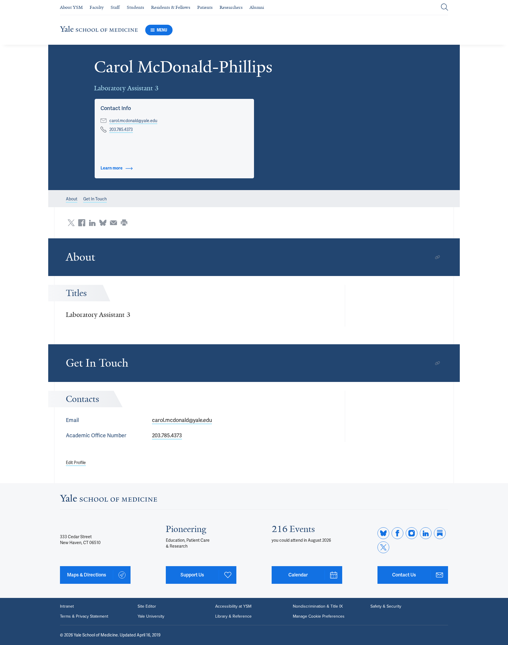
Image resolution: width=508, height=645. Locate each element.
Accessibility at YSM (233, 606)
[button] (116, 108)
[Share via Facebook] (81, 222)
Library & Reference (233, 616)
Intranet (67, 606)
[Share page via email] (113, 222)
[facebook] (397, 533)
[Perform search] (444, 7)
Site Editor (147, 606)
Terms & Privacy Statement (84, 616)
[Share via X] (71, 222)
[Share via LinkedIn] (92, 222)
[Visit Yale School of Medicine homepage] (108, 499)
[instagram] (411, 533)
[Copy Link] (437, 257)
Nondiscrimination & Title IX (318, 606)
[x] (383, 547)
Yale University (151, 616)
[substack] (440, 533)
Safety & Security (385, 606)
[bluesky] (383, 533)
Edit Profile (76, 462)
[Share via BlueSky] (102, 222)
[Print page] (124, 222)
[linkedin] (426, 533)
